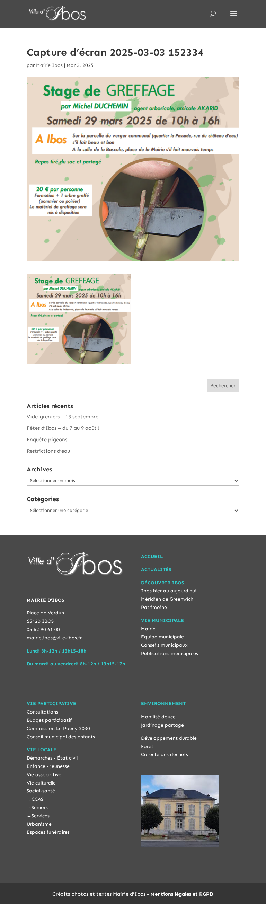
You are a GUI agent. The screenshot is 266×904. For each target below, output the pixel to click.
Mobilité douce (158, 717)
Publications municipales (169, 653)
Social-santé (41, 791)
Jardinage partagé (162, 725)
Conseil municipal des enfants (61, 737)
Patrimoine (154, 607)
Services (41, 816)
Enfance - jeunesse (48, 766)
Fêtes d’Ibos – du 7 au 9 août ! (63, 428)
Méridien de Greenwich (167, 599)
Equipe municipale (162, 637)
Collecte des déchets (164, 754)
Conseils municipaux (164, 645)
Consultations (42, 712)
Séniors (40, 807)
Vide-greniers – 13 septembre (62, 417)
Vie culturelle (41, 783)
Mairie (148, 629)
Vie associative (44, 775)
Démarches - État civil (52, 758)
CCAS (37, 799)
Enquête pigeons (47, 439)
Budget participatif (49, 720)
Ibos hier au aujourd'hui (168, 591)
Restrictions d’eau (48, 451)
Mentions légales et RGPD (181, 894)
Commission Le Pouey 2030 (58, 729)
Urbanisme (39, 824)
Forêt (147, 747)
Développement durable (169, 738)
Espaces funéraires (48, 832)
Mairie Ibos (49, 65)
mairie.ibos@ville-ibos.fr (54, 638)
